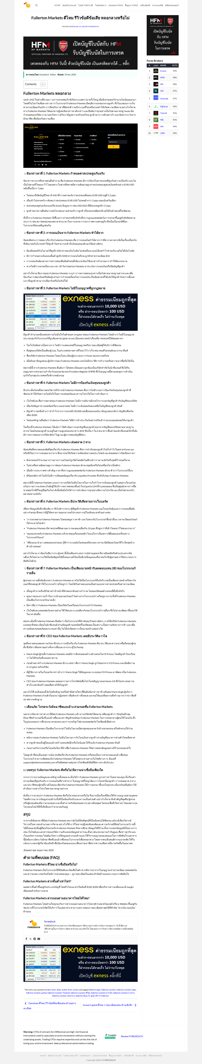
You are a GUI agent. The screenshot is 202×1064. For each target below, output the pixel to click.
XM (161, 84)
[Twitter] (30, 939)
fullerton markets (108, 990)
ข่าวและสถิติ (157, 5)
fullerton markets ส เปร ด (123, 993)
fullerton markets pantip (36, 993)
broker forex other (53, 990)
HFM (162, 78)
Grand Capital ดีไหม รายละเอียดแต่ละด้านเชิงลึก (108, 1005)
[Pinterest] (34, 939)
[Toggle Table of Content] (41, 84)
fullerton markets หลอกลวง (63, 996)
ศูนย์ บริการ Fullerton (100, 996)
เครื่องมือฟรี (145, 5)
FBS (162, 120)
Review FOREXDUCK (132, 1036)
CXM (162, 133)
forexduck (93, 26)
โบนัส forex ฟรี (85, 5)
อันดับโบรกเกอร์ (69, 5)
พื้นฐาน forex (131, 5)
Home (57, 5)
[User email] (38, 939)
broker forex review (70, 990)
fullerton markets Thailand (58, 993)
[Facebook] (26, 939)
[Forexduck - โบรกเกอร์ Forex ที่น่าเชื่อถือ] (27, 5)
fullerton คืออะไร (83, 996)
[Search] (36, 5)
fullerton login (94, 990)
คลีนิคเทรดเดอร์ (172, 5)
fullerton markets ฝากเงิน (101, 993)
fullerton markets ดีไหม (80, 993)
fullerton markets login (126, 990)
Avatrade (164, 99)
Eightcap (164, 106)
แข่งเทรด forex (115, 5)
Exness (163, 71)
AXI (161, 126)
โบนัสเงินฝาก (100, 5)
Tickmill (163, 113)
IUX (161, 91)
